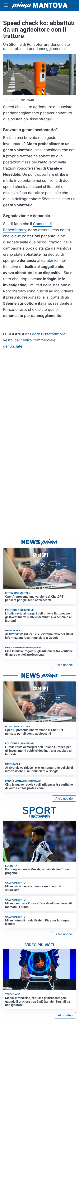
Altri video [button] (65, 1015)
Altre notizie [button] (64, 665)
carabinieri (50, 260)
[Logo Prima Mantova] (39, 5)
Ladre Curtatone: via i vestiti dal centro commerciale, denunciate (35, 340)
